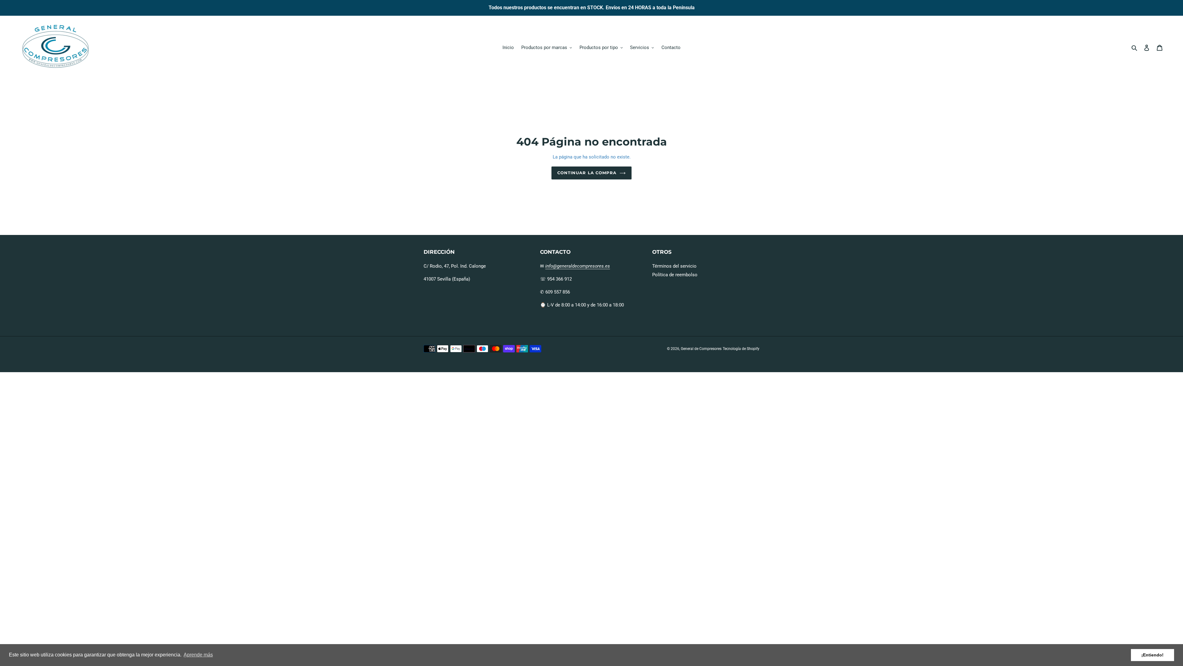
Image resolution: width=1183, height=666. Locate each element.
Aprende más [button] (198, 654)
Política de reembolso (674, 275)
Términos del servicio (674, 266)
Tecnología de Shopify (741, 349)
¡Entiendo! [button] (1152, 654)
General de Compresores (701, 349)
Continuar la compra (586, 172)
